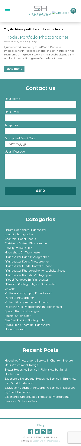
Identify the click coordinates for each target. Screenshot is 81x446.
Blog (40, 425)
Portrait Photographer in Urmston (27, 302)
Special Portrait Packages (22, 311)
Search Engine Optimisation (46, 441)
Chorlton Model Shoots (20, 239)
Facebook (30, 431)
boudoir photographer (19, 234)
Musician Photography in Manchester (30, 284)
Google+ (43, 431)
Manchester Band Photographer (27, 257)
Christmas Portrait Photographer (26, 243)
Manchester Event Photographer (27, 261)
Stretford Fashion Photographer (26, 320)
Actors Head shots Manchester (25, 230)
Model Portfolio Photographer (36, 37)
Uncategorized (14, 329)
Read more (14, 69)
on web (10, 288)
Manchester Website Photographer (28, 275)
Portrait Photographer (19, 297)
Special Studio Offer (18, 316)
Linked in (49, 431)
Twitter (37, 431)
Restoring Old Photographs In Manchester (33, 307)
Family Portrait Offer (18, 248)
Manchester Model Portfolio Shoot (28, 266)
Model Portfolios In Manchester (26, 279)
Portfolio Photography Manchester (28, 293)
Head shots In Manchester (23, 252)
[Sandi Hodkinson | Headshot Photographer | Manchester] (40, 10)
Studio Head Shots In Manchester (27, 325)
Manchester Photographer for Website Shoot (35, 270)
